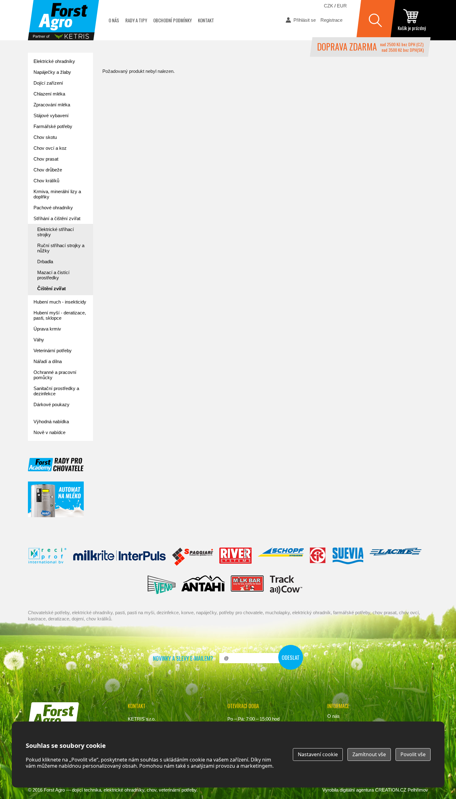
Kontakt (206, 20)
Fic (318, 557)
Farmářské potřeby (53, 126)
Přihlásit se (304, 20)
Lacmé (395, 557)
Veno (162, 584)
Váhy (39, 339)
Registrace (331, 20)
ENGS (286, 584)
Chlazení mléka (49, 93)
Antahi (203, 584)
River (235, 557)
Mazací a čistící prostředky (53, 275)
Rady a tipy (136, 20)
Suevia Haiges (347, 557)
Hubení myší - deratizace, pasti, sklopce (60, 315)
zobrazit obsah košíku (411, 20)
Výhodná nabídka (51, 421)
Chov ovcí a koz (50, 148)
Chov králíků (46, 180)
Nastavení (318, 754)
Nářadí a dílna (48, 361)
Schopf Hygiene (280, 557)
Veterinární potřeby (53, 350)
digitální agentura (357, 789)
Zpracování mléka (52, 104)
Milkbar (247, 584)
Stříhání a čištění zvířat (57, 218)
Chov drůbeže (48, 169)
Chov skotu (45, 137)
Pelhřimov (418, 789)
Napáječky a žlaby (52, 72)
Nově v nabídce (49, 432)
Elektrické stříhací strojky (55, 232)
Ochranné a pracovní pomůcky (55, 375)
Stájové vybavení (51, 115)
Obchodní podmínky (172, 20)
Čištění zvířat (51, 288)
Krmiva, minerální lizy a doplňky (57, 194)
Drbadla (45, 261)
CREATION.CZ (390, 789)
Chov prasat (46, 159)
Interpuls (119, 557)
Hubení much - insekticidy (60, 301)
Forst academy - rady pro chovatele (56, 464)
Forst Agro (54, 789)
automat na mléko (56, 499)
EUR (342, 5)
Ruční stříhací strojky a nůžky (60, 248)
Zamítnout (369, 754)
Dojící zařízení (48, 83)
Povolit (413, 754)
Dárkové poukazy (51, 404)
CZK (328, 5)
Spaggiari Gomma (192, 557)
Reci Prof (47, 557)
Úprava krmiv (47, 328)
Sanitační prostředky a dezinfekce (56, 391)
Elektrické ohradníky (54, 61)
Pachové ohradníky (53, 207)
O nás (114, 20)
